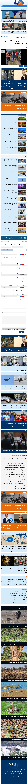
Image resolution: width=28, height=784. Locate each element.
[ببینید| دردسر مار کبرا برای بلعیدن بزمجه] (14, 653)
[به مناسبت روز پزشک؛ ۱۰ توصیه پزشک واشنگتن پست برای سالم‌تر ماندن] (7, 540)
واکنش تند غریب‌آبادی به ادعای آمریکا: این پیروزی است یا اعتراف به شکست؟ (14, 581)
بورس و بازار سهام (20, 355)
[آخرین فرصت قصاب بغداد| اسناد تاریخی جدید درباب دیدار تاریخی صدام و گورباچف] (20, 98)
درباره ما (19, 769)
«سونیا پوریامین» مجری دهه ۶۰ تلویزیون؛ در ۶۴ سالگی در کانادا (14, 458)
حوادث (23, 392)
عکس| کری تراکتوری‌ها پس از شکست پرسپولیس (21, 424)
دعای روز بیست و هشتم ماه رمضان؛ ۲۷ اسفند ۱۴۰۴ (17, 595)
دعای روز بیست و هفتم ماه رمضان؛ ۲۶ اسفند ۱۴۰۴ (17, 597)
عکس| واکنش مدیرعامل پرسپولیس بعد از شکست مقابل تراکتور (15, 462)
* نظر (25, 315)
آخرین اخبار (25, 455)
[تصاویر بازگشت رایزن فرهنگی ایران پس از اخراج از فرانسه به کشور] (14, 440)
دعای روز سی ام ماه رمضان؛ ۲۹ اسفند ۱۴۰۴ (19, 591)
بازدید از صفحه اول (22, 244)
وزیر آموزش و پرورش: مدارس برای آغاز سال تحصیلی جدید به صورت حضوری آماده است (14, 484)
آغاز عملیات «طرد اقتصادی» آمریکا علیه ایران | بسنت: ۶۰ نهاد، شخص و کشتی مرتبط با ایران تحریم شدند (14, 487)
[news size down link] (5, 36)
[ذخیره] (4, 36)
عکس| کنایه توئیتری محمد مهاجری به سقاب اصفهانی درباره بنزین (14, 480)
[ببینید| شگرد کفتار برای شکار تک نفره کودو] (14, 748)
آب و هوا (4, 769)
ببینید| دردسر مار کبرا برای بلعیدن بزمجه (18, 662)
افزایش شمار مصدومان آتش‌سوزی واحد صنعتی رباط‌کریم (22, 570)
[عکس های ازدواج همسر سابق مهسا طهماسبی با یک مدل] (22, 205)
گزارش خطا (24, 241)
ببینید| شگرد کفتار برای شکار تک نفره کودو (17, 757)
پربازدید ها (20, 455)
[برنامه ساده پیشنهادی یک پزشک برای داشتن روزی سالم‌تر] (20, 540)
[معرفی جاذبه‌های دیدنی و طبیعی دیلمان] (22, 118)
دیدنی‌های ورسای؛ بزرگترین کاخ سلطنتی (10, 135)
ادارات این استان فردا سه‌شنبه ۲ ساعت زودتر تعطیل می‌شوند (15, 467)
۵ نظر (22, 38)
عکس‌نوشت (23, 92)
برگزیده (23, 35)
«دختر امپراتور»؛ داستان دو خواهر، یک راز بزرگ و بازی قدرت (9, 223)
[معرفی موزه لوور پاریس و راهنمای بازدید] (22, 143)
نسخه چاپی (6, 244)
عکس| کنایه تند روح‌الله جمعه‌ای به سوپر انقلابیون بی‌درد (16, 481)
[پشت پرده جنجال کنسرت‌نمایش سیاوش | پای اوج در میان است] (20, 26)
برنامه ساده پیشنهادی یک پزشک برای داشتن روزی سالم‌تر (21, 548)
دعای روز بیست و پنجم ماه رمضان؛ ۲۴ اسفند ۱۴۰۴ (17, 601)
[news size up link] (8, 36)
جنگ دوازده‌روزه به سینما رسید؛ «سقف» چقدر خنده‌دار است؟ (10, 172)
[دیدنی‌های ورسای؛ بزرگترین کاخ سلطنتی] (22, 136)
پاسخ (4, 254)
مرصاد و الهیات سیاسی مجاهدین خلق (9, 106)
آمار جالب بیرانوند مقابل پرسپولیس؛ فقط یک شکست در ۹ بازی (7, 425)
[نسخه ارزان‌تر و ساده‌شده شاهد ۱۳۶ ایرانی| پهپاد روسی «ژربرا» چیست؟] (22, 230)
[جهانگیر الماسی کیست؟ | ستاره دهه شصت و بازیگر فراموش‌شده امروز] (7, 15)
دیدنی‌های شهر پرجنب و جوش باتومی (10, 128)
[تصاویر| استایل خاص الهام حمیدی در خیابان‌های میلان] (22, 192)
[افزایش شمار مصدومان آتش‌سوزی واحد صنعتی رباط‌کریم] (20, 561)
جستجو (11, 769)
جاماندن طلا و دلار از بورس (8, 368)
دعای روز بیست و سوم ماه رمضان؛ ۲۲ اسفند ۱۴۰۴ (17, 602)
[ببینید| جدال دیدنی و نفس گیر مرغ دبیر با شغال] (14, 617)
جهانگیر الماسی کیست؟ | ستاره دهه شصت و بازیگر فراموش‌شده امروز (8, 21)
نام (25, 306)
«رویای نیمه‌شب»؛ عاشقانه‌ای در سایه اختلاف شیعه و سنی (10, 197)
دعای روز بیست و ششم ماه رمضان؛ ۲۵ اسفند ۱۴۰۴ (17, 599)
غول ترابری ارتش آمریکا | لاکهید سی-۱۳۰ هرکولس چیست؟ (10, 166)
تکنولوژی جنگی (21, 374)
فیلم (26, 35)
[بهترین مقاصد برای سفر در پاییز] (22, 124)
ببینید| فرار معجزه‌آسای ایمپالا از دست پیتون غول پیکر (15, 716)
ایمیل (25, 310)
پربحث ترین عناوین (15, 455)
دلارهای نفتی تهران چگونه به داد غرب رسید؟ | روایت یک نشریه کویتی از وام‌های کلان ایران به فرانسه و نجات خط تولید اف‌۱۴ (7, 85)
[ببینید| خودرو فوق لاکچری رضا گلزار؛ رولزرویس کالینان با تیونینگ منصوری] (22, 161)
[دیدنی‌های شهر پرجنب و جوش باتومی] (22, 130)
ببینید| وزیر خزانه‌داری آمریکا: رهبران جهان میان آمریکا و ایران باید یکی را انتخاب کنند (14, 470)
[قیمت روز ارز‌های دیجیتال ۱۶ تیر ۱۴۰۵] (7, 561)
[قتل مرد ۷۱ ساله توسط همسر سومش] (7, 399)
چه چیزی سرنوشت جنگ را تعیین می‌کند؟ (8, 32)
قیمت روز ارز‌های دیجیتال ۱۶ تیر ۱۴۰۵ (7, 569)
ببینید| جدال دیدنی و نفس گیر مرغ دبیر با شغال (16, 626)
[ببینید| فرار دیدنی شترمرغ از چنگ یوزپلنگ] (14, 671)
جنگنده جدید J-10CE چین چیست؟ (10, 178)
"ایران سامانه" (11, 776)
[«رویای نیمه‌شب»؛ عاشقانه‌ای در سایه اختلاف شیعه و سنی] (22, 199)
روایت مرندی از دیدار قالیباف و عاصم (19, 478)
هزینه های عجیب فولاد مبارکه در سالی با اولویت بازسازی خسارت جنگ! (7, 350)
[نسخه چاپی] (1, 36)
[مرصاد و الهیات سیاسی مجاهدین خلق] (7, 98)
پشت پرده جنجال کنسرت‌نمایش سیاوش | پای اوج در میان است (21, 32)
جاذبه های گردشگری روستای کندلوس (10, 147)
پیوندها (15, 769)
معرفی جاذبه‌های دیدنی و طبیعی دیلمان (10, 116)
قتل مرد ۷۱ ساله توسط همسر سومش (8, 407)
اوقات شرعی (19, 771)
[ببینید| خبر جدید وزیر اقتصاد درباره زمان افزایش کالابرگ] (20, 518)
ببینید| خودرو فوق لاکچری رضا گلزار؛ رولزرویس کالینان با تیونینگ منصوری (10, 159)
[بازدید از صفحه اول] (26, 243)
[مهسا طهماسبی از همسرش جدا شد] (22, 211)
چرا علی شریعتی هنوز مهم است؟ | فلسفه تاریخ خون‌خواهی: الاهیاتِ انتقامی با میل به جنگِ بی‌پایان (21, 84)
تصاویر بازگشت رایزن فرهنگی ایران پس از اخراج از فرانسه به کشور (14, 450)
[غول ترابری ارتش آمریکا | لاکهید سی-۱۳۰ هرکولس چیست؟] (22, 167)
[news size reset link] (7, 36)
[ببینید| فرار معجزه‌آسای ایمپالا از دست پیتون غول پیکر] (14, 708)
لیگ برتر (23, 410)
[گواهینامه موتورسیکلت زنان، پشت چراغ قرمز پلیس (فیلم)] (20, 15)
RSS (7, 771)
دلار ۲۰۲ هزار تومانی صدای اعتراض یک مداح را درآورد (17, 579)
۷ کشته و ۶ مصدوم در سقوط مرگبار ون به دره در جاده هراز (21, 407)
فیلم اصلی (22, 70)
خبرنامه (15, 771)
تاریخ (23, 69)
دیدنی (25, 431)
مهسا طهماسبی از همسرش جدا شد (11, 209)
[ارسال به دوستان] (2, 36)
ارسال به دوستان (13, 244)
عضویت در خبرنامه (18, 247)
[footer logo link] (14, 765)
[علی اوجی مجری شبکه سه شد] (22, 186)
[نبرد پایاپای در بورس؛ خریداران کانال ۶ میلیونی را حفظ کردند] (20, 361)
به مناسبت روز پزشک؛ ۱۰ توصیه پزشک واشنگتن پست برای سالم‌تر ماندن (7, 549)
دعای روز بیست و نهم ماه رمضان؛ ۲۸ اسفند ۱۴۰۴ (18, 593)
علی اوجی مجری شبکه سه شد (11, 184)
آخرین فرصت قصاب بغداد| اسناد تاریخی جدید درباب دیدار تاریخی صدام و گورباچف (21, 107)
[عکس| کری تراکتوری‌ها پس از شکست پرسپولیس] (20, 416)
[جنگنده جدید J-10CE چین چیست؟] (22, 180)
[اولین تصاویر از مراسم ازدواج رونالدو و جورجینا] (22, 218)
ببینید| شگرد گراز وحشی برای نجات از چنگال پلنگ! (15, 644)
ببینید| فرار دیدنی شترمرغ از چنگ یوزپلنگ (17, 680)
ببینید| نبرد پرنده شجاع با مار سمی (19, 739)
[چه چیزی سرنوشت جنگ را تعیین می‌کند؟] (7, 26)
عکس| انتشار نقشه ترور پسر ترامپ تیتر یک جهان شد (16, 463)
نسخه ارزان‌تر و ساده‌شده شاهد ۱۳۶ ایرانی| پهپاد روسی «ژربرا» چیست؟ (9, 229)
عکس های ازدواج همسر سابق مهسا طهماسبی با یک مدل (10, 204)
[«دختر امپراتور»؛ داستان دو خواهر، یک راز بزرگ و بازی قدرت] (22, 224)
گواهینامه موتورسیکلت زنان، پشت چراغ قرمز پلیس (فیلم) (21, 21)
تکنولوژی (22, 555)
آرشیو (8, 769)
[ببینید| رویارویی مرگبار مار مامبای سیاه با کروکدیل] (14, 689)
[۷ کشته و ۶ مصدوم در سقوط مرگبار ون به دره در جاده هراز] (20, 399)
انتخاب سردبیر (21, 336)
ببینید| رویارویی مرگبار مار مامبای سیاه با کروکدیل (16, 698)
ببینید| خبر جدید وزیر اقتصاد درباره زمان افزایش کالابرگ (16, 460)
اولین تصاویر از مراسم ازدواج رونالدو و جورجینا (10, 216)
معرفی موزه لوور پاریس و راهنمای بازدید (10, 141)
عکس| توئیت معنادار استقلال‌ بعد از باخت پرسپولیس (16, 472)
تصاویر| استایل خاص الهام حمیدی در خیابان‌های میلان (10, 191)
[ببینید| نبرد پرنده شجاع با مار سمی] (14, 728)
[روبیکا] (14, 238)
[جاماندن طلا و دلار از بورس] (7, 361)
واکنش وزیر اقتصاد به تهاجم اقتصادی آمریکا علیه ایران (16, 465)
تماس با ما (23, 769)
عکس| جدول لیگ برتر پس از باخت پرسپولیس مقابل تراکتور (15, 474)
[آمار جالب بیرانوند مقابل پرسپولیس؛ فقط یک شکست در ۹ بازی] (7, 416)
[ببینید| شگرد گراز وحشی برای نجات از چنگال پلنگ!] (14, 635)
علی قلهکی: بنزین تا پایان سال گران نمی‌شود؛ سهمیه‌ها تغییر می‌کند (15, 584)
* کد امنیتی (24, 326)
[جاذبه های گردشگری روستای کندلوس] (22, 149)
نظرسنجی (11, 771)
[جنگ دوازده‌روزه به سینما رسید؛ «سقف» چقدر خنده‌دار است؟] (22, 173)
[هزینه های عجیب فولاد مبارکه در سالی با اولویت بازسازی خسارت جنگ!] (7, 342)
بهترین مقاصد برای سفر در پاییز (11, 122)
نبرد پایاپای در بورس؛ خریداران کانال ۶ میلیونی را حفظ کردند (21, 369)
